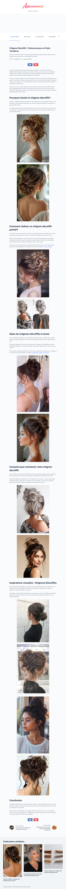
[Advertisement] (33, 23)
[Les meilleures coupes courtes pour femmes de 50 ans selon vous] (33, 858)
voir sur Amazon (48, 246)
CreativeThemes (26, 886)
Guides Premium (52, 36)
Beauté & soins (27, 36)
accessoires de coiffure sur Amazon (40, 352)
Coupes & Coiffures (14, 36)
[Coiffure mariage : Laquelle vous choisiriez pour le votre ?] (12, 860)
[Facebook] (30, 64)
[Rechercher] (58, 36)
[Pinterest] (36, 64)
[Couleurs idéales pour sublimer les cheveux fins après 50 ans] (53, 856)
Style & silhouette (39, 36)
